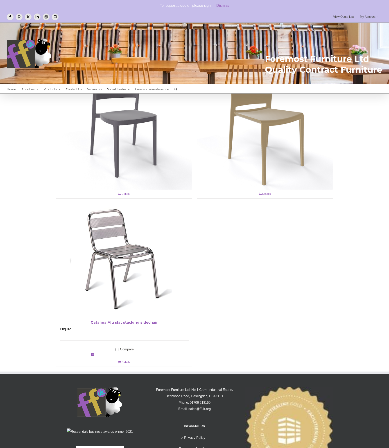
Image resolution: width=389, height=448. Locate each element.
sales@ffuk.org (199, 409)
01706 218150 (200, 402)
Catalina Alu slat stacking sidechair (124, 322)
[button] (175, 88)
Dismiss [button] (222, 5)
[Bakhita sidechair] (265, 121)
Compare (126, 349)
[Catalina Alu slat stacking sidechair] (124, 259)
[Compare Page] (91, 354)
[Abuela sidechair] (124, 121)
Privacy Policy (194, 437)
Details (126, 193)
